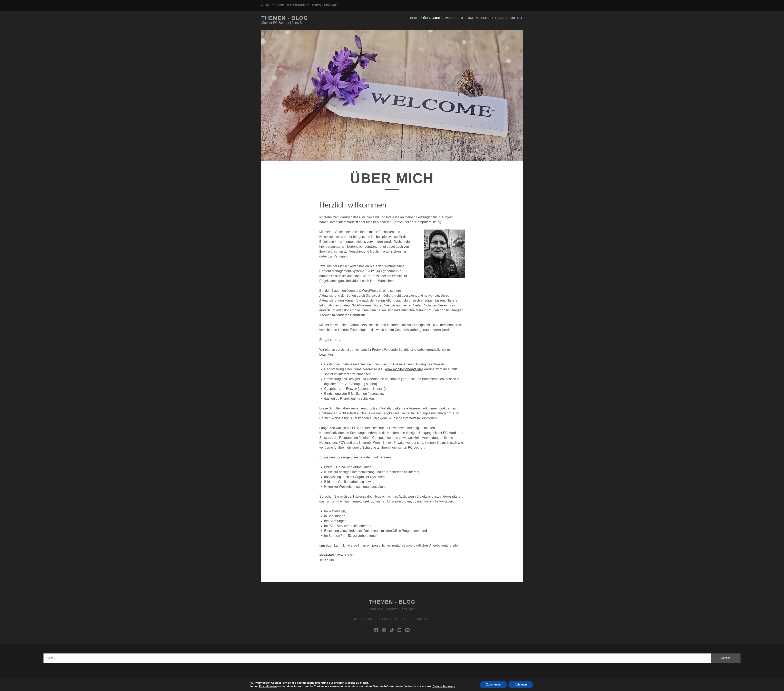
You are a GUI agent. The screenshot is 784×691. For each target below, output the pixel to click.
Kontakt (331, 5)
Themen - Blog (284, 18)
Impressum (275, 5)
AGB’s (316, 5)
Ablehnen (520, 685)
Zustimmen (493, 685)
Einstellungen (268, 686)
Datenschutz (298, 5)
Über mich (431, 18)
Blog (414, 18)
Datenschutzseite (443, 686)
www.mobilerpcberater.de (403, 369)
